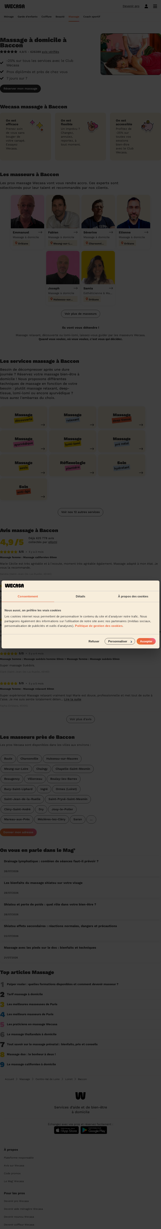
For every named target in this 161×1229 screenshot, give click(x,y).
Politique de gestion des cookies (99, 625)
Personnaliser (117, 641)
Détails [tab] (80, 596)
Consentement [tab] (28, 596)
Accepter (146, 641)
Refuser (94, 641)
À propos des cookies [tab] (133, 596)
